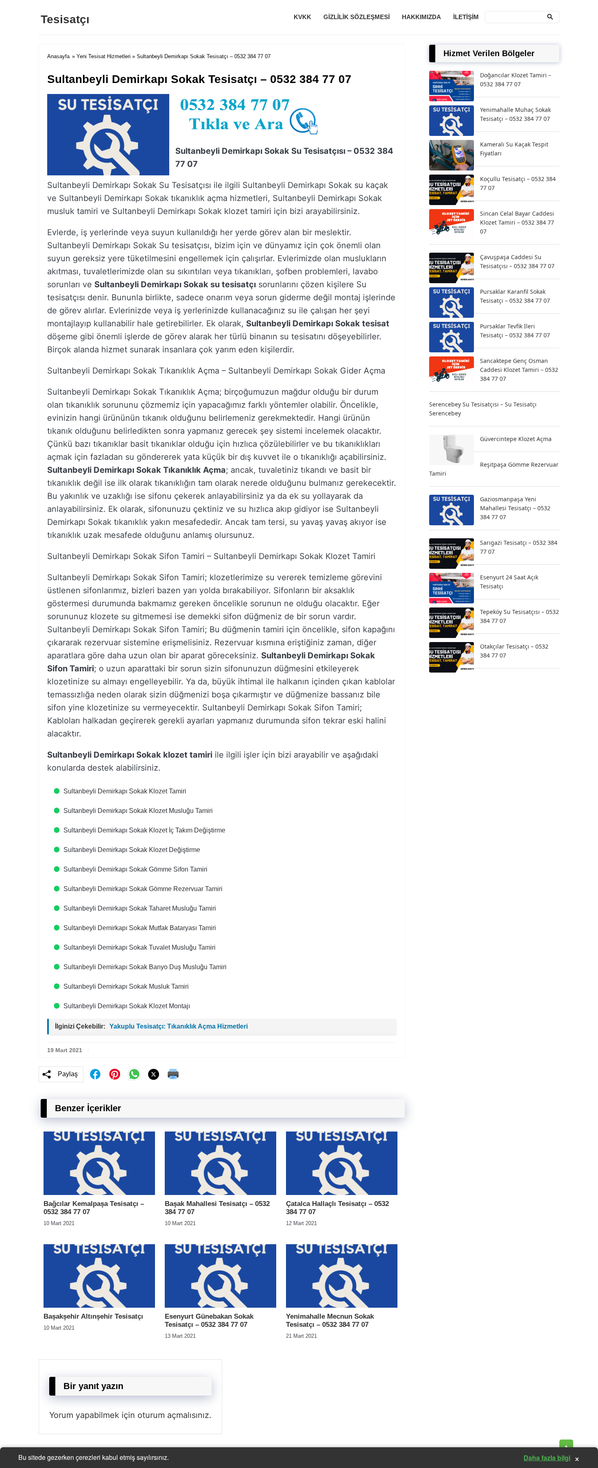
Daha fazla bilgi (547, 1457)
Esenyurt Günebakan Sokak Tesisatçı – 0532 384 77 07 (209, 1320)
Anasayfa (58, 56)
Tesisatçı (65, 19)
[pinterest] (114, 1074)
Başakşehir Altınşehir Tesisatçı (93, 1316)
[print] (173, 1074)
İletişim (466, 16)
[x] (154, 1074)
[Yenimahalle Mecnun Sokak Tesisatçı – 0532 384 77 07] (341, 1305)
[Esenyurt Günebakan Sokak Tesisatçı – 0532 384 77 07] (220, 1305)
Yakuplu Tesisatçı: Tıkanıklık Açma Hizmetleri (178, 1026)
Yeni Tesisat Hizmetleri (103, 56)
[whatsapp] (134, 1074)
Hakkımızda (421, 16)
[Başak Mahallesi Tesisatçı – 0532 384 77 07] (220, 1192)
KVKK (302, 16)
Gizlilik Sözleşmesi (356, 16)
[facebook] (95, 1074)
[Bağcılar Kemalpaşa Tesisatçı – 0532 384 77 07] (99, 1192)
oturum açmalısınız (173, 1415)
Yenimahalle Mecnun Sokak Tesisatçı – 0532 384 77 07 (330, 1320)
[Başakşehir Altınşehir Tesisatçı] (99, 1305)
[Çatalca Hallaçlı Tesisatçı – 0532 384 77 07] (341, 1192)
